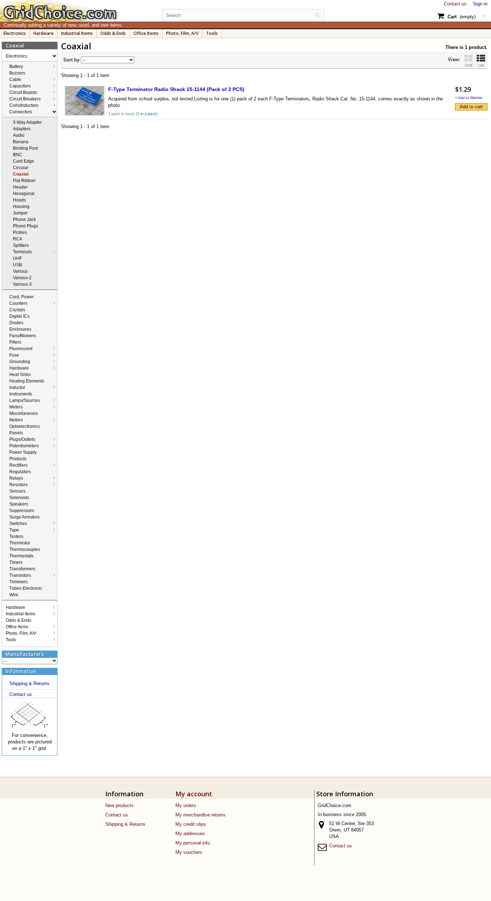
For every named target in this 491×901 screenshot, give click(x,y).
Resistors (18, 484)
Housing (21, 206)
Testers (16, 536)
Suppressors (21, 510)
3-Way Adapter (27, 122)
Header (20, 187)
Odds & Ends (113, 33)
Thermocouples (24, 549)
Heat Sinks (20, 374)
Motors (16, 419)
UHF (17, 258)
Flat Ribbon (24, 180)
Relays (16, 478)
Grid (468, 65)
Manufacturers (24, 654)
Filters (15, 342)
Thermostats (21, 555)
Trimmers (18, 581)
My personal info (192, 843)
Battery (16, 66)
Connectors (20, 111)
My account (193, 793)
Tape (14, 530)
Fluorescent (20, 348)
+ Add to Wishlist (468, 98)
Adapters (22, 128)
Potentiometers (24, 445)
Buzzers (17, 73)
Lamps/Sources (24, 400)
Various (20, 271)
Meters (16, 406)
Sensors (17, 491)
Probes (20, 232)
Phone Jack (24, 219)
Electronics (15, 33)
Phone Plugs (25, 225)
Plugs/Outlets (22, 439)
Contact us (455, 3)
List (481, 65)
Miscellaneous (23, 413)
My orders (185, 805)
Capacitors (20, 86)
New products (119, 805)
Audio (18, 135)
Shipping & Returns (29, 683)
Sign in (480, 3)
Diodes (16, 322)
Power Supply (23, 452)
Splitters (21, 245)
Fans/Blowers (22, 335)
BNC (17, 154)
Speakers (18, 504)
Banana (20, 141)
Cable (15, 79)
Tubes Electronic (25, 588)
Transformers (22, 568)
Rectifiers (18, 465)
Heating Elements (26, 381)
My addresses (190, 833)
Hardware (43, 33)
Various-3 (22, 284)
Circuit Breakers (25, 98)
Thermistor (19, 542)
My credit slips (190, 824)
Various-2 (22, 277)
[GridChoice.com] (77, 11)
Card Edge (23, 161)
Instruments (20, 394)
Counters (18, 303)
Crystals (17, 309)
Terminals (22, 251)
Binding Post (25, 148)
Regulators (20, 471)
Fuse (14, 355)
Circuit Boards (23, 92)
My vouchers (188, 852)
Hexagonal (24, 193)
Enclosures (20, 329)
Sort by (71, 60)
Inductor (17, 387)
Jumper (20, 213)
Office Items (146, 33)
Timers (16, 562)
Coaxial (20, 174)
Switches (18, 523)
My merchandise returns (200, 815)
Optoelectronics (24, 426)
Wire (13, 594)
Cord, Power (21, 296)
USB (17, 264)
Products (18, 458)
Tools (212, 33)
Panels (16, 432)
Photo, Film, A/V (182, 33)
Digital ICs (19, 316)
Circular (20, 167)
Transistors (20, 575)
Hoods (19, 200)
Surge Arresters (24, 517)
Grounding (19, 361)
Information (21, 671)
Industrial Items (77, 33)
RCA (17, 238)
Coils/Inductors (23, 105)
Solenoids (19, 497)
